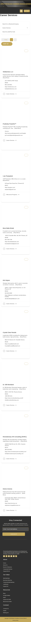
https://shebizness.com (10, 86)
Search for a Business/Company (10, 24)
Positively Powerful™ (9, 124)
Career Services (10, 93)
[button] (21, 10)
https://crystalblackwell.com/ (12, 343)
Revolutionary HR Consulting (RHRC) (15, 437)
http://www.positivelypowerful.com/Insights (15, 133)
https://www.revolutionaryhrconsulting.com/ (15, 451)
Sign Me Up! (14, 534)
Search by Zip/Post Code (8, 31)
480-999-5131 (8, 396)
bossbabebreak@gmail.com (12, 243)
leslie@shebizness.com (11, 88)
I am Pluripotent (8, 176)
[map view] (15, 39)
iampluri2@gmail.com (10, 189)
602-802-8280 (8, 293)
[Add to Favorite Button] (26, 51)
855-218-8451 (8, 84)
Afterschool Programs (11, 194)
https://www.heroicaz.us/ (11, 503)
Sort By (6, 43)
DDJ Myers (6, 280)
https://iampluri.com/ (10, 187)
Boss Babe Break (8, 228)
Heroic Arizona (7, 489)
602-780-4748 (8, 239)
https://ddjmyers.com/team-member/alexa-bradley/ (15, 296)
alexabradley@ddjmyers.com (12, 298)
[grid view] (11, 39)
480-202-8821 (8, 449)
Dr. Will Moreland (8, 384)
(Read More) (6, 77)
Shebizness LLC (8, 72)
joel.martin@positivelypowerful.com (14, 135)
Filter (5, 39)
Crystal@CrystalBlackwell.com (12, 346)
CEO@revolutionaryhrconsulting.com (14, 453)
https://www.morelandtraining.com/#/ (14, 398)
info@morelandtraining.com (12, 400)
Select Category (6, 27)
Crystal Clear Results (9, 332)
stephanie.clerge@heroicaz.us (12, 505)
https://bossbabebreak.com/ (12, 241)
